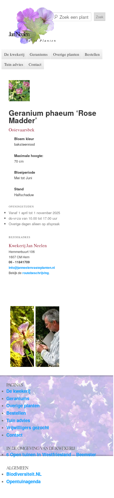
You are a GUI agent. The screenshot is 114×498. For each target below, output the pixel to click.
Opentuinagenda (23, 481)
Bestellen (92, 54)
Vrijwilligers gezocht (27, 427)
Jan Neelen (19, 34)
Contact (35, 64)
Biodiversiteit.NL (24, 474)
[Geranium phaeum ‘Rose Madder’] (19, 99)
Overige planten (66, 54)
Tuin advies (13, 64)
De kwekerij (14, 54)
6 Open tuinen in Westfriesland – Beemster (51, 454)
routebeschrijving (35, 272)
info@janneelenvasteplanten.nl (32, 267)
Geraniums (39, 54)
